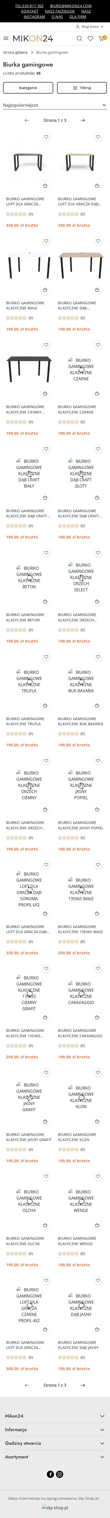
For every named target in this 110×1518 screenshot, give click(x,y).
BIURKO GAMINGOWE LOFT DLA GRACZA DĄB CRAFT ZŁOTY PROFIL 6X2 (80, 201)
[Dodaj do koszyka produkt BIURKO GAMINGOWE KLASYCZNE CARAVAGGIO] (97, 1017)
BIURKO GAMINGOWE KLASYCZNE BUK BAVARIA (80, 721)
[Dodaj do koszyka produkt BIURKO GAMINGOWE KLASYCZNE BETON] (45, 601)
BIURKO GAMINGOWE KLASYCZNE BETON (25, 617)
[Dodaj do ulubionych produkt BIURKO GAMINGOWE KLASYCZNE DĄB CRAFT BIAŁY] (46, 449)
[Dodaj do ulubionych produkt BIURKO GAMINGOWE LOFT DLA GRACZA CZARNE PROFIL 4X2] (46, 1280)
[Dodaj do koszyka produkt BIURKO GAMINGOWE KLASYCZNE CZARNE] (97, 393)
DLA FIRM (78, 16)
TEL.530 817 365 (29, 5)
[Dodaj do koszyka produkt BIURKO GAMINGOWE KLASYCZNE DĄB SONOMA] (97, 289)
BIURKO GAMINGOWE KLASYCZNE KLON (77, 1137)
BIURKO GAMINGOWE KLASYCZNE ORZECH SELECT (77, 617)
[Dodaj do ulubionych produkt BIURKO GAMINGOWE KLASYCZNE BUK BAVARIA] (98, 657)
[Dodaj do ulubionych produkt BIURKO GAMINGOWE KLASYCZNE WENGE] (98, 1176)
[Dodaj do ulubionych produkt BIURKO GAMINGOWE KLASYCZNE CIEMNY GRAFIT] (46, 345)
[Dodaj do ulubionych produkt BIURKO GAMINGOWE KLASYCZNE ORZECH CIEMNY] (46, 761)
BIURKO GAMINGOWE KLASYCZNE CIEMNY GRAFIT (25, 409)
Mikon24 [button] (14, 1416)
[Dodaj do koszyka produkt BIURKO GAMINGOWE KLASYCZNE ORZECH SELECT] (97, 601)
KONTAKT (29, 11)
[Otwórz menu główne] (6, 38)
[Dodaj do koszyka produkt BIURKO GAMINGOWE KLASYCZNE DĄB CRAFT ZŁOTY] (97, 497)
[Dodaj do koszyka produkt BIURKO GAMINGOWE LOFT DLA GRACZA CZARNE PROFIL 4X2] (45, 1329)
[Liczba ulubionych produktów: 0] (90, 38)
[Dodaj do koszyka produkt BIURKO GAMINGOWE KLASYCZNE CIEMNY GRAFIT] (45, 393)
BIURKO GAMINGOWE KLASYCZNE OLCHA (25, 1241)
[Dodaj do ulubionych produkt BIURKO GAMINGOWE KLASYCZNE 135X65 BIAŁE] (98, 865)
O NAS (57, 16)
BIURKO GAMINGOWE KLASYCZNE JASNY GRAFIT (29, 1137)
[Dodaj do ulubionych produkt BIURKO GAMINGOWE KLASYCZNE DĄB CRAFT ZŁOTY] (98, 449)
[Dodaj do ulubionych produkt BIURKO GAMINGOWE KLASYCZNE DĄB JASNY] (98, 1280)
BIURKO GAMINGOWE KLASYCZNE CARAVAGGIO (80, 1033)
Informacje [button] (16, 1429)
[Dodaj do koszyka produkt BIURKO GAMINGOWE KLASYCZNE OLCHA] (45, 1225)
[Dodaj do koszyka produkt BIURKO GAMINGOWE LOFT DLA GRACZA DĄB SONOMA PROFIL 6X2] (45, 913)
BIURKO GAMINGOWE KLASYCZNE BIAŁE (25, 305)
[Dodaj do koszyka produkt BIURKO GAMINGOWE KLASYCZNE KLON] (97, 1121)
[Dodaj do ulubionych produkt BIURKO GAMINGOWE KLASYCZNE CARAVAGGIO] (98, 968)
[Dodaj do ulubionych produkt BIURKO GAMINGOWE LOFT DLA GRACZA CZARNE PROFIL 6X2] (46, 137)
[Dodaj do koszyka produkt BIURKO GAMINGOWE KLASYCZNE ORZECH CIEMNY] (45, 809)
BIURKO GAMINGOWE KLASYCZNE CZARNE (77, 409)
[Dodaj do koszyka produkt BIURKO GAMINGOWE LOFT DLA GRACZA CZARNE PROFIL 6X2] (45, 185)
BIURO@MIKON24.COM (71, 5)
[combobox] (55, 105)
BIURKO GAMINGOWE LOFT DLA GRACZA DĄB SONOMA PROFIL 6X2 (26, 929)
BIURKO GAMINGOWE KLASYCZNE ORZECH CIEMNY (25, 825)
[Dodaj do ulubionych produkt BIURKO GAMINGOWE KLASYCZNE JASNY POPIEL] (98, 761)
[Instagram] (59, 1474)
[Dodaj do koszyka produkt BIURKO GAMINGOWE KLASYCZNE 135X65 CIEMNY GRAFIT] (45, 1017)
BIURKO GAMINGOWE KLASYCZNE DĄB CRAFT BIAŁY (26, 513)
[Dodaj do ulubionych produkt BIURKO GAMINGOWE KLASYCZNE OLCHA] (46, 1176)
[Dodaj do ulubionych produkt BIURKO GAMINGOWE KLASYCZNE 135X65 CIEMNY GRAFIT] (46, 968)
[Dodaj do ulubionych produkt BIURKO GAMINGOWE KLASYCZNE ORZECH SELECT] (98, 553)
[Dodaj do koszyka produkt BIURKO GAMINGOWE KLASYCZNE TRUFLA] (45, 705)
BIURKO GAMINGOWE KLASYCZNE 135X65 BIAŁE (80, 929)
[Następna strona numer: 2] (83, 120)
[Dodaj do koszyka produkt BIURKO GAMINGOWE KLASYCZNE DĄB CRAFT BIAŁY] (45, 497)
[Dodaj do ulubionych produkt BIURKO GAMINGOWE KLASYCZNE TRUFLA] (46, 657)
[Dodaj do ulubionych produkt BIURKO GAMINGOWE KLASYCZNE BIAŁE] (46, 241)
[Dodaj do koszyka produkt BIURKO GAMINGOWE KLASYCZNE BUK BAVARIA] (97, 705)
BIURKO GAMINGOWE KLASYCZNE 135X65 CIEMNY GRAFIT (25, 1033)
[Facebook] (50, 1474)
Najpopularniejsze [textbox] (20, 105)
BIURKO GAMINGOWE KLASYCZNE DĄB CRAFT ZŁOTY (78, 513)
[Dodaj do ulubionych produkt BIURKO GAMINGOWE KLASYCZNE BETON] (46, 553)
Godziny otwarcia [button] (23, 1443)
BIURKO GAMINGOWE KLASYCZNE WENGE (77, 1241)
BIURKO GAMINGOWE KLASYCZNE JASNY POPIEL (80, 825)
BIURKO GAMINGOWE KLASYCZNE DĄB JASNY (78, 1345)
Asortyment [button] (16, 1456)
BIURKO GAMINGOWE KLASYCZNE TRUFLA (25, 721)
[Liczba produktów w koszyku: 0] (101, 38)
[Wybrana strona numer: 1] (54, 120)
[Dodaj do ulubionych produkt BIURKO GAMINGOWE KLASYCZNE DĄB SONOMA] (98, 241)
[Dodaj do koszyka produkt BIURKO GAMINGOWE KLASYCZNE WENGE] (97, 1225)
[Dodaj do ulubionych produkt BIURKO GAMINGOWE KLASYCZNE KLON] (98, 1073)
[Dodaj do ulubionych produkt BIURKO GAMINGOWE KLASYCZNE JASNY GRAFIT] (46, 1073)
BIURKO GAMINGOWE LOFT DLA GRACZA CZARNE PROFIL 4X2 (25, 1345)
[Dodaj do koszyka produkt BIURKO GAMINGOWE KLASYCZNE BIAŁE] (45, 289)
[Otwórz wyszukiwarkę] (79, 38)
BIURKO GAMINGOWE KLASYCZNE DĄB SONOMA (77, 305)
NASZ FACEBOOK (60, 11)
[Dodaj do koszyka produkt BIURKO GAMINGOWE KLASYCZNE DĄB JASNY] (97, 1329)
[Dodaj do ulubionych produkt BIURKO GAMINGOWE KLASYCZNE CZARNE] (98, 345)
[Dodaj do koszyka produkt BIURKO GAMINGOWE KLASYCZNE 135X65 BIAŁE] (97, 913)
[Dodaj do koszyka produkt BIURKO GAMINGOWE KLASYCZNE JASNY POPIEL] (97, 809)
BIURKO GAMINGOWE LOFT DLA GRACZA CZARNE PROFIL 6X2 (25, 201)
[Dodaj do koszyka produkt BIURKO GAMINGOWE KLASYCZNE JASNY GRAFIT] (45, 1121)
